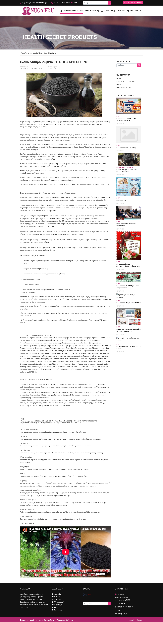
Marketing (57, 599)
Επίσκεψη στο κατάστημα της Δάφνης (128, 347)
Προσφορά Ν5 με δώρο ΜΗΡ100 (128, 303)
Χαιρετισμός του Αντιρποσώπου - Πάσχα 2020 (128, 265)
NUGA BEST (58, 597)
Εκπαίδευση (93, 11)
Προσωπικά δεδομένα (65, 620)
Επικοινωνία (135, 11)
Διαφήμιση (58, 610)
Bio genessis (121, 200)
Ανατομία (57, 594)
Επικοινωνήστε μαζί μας (28, 620)
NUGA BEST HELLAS (123, 87)
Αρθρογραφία (33, 53)
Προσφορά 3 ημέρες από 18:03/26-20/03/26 (126, 119)
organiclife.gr (29, 523)
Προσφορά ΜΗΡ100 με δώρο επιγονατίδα (127, 287)
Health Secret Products (72, 11)
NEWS (122, 11)
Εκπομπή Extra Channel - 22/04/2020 (126, 225)
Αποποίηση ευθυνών (47, 620)
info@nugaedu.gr (121, 614)
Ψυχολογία (58, 605)
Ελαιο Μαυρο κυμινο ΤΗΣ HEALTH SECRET (126, 171)
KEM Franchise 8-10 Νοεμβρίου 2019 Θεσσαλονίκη (128, 330)
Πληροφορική (59, 602)
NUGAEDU (120, 84)
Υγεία (56, 607)
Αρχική (23, 53)
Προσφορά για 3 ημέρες (126, 147)
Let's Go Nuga (109, 11)
